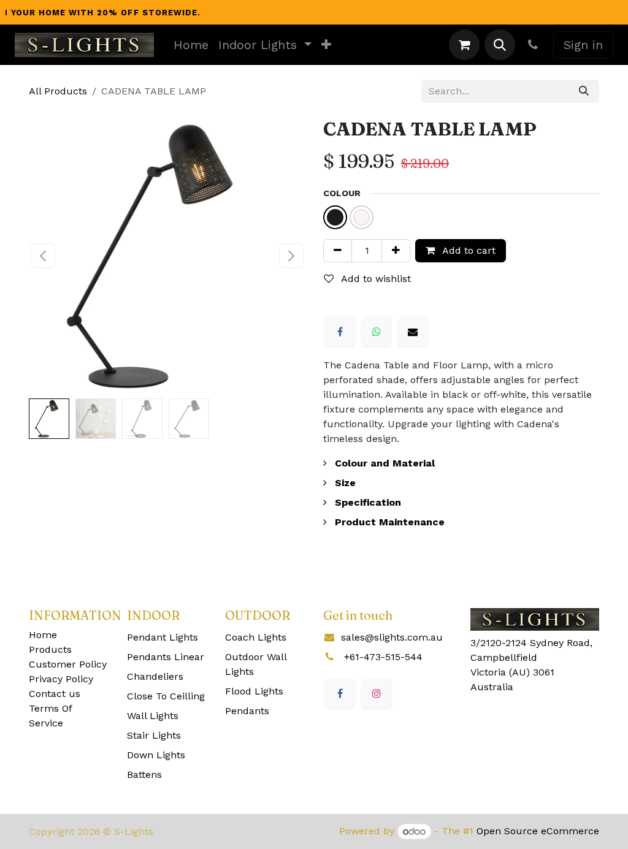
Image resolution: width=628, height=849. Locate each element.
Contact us (54, 693)
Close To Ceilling (166, 696)
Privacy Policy (61, 679)
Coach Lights (255, 637)
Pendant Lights (162, 637)
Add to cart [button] (468, 250)
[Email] (412, 331)
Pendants (247, 711)
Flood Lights (254, 691)
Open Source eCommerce (538, 831)
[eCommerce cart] (464, 44)
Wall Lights (152, 715)
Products (50, 649)
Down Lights (156, 755)
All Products (58, 91)
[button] (499, 44)
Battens (144, 774)
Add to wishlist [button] (375, 278)
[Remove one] (337, 250)
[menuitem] (191, 45)
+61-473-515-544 (383, 657)
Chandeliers (155, 676)
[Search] (584, 91)
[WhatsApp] (376, 331)
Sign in (583, 44)
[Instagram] (376, 693)
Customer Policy (68, 664)
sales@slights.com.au (392, 637)
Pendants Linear (165, 657)
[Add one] (395, 250)
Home (43, 635)
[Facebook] (339, 331)
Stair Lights (154, 735)
